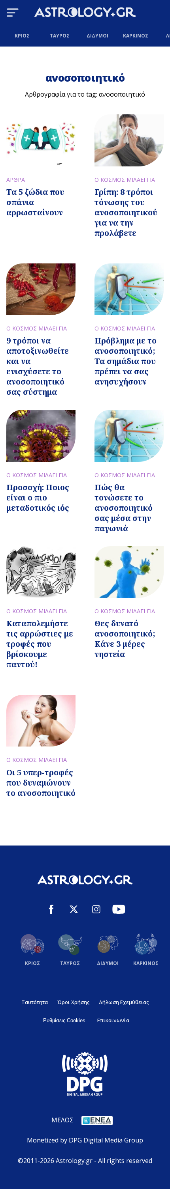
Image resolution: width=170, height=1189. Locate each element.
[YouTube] (118, 910)
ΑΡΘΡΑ (15, 179)
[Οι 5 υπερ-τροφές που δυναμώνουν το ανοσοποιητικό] (41, 721)
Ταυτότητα (34, 1002)
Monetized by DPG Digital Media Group (85, 1140)
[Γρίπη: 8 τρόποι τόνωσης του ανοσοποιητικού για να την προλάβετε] (129, 140)
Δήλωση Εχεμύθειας (124, 1002)
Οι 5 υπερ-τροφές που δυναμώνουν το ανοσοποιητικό (41, 782)
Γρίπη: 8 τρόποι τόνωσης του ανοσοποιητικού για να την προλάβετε (125, 212)
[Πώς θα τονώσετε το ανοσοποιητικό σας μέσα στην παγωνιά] (129, 435)
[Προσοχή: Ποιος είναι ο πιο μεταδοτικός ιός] (41, 435)
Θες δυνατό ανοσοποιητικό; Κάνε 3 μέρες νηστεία (124, 638)
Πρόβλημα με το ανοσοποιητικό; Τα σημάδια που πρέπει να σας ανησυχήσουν (125, 361)
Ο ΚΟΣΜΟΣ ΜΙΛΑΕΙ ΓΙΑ (124, 179)
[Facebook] (51, 910)
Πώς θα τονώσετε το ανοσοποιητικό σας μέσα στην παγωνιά (123, 508)
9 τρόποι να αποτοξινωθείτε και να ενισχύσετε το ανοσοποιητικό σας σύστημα (37, 366)
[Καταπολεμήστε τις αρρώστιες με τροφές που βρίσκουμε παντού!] (41, 572)
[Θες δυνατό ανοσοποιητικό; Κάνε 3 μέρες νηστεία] (129, 572)
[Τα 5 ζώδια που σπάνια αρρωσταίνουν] (41, 140)
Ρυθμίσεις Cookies (64, 1020)
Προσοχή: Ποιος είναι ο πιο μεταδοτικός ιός (37, 497)
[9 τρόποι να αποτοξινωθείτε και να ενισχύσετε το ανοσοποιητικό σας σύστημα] (41, 289)
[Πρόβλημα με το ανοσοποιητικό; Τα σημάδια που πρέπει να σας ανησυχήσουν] (129, 289)
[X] (73, 910)
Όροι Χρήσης (73, 1002)
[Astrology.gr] (85, 13)
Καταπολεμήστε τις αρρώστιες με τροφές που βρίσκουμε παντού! (39, 644)
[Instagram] (96, 910)
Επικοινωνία (113, 1020)
